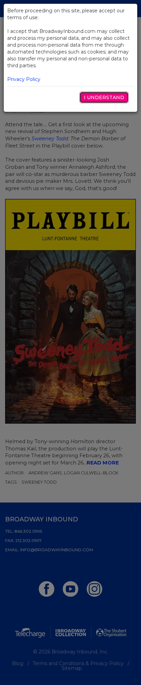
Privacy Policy (23, 79)
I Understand (104, 97)
